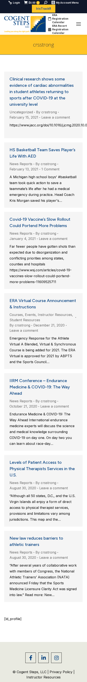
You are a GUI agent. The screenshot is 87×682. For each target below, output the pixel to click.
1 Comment (50, 169)
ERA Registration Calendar (60, 18)
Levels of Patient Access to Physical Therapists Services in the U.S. (42, 468)
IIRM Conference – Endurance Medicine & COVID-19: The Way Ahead (40, 387)
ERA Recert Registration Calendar (60, 29)
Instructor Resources (55, 315)
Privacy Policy (61, 672)
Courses (16, 315)
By (46, 112)
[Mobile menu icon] (78, 24)
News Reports (21, 164)
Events (30, 315)
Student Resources (25, 320)
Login (16, 2)
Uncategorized (21, 112)
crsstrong (43, 44)
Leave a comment (55, 117)
